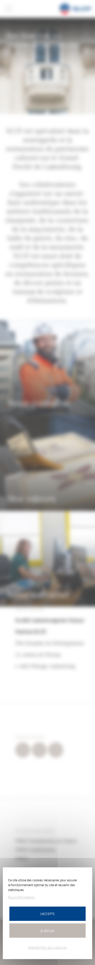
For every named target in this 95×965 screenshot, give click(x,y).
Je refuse (47, 930)
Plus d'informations (21, 897)
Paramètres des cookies (47, 947)
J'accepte (47, 913)
